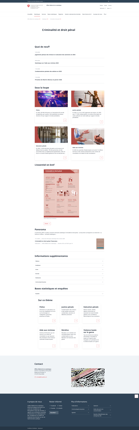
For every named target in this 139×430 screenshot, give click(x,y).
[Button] (53, 320)
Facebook (53, 405)
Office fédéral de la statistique (53, 5)
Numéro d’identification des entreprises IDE (101, 415)
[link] (69, 54)
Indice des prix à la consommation (98, 409)
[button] (30, 14)
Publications (75, 405)
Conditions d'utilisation (32, 428)
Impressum (40, 428)
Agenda (74, 412)
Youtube (53, 408)
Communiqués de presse (78, 409)
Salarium (96, 405)
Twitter (60, 405)
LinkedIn (60, 408)
